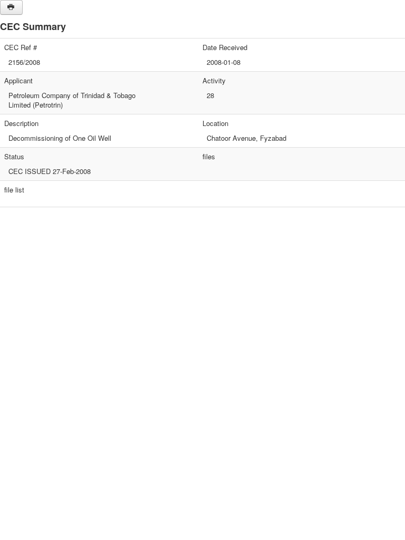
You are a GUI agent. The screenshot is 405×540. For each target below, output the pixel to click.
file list (14, 190)
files (208, 156)
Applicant (18, 80)
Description (21, 123)
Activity (214, 80)
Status (14, 156)
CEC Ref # (20, 47)
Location (215, 123)
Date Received (224, 47)
